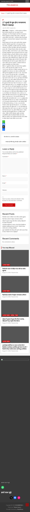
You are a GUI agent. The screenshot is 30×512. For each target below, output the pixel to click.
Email (4, 183)
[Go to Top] (27, 504)
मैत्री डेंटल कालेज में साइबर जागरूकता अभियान (12, 219)
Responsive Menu (27, 1)
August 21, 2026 (6, 351)
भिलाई (16, 315)
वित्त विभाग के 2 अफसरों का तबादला (11, 136)
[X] (15, 127)
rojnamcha (12, 28)
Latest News (6, 264)
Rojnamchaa (15, 272)
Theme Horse (17, 507)
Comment (5, 156)
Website (4, 190)
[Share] (15, 129)
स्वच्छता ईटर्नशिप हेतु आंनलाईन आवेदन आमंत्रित (16, 141)
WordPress (20, 509)
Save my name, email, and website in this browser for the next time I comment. (13, 199)
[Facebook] (15, 124)
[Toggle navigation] (3, 9)
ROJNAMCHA (19, 505)
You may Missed (8, 248)
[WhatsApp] (15, 121)
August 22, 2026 (6, 272)
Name (4, 176)
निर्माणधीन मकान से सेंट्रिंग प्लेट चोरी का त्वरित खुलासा (14, 217)
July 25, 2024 (5, 28)
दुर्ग (3, 19)
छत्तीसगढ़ (12, 315)
